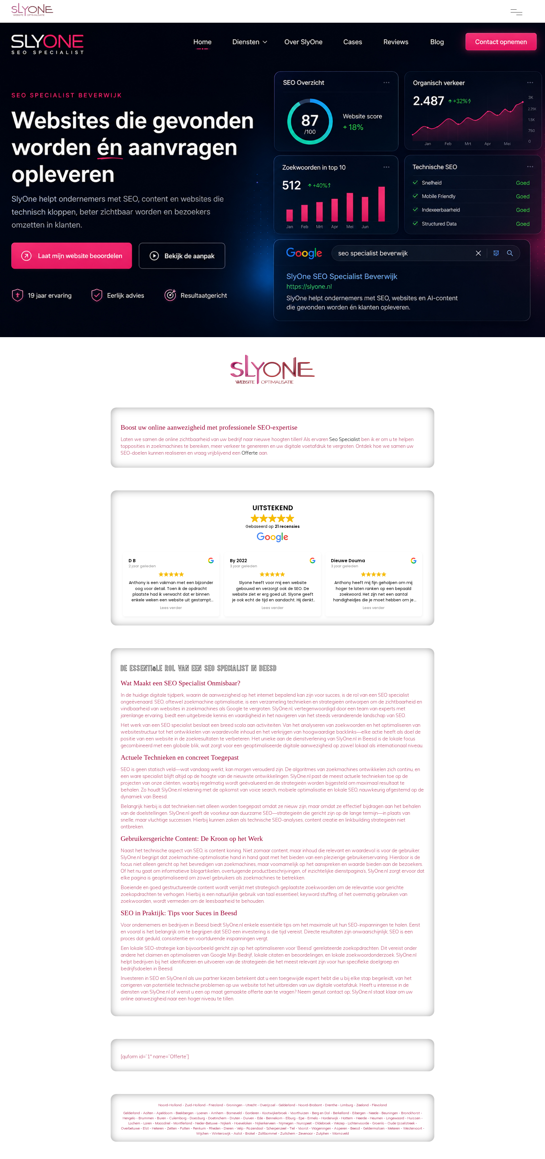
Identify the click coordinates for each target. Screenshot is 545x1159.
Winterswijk (221, 1133)
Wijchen (202, 1133)
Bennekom (274, 1118)
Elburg (290, 1118)
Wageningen (321, 1128)
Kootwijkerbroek (274, 1113)
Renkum (199, 1128)
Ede (260, 1118)
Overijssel (267, 1105)
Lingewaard (395, 1118)
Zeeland (362, 1105)
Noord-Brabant (310, 1105)
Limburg (346, 1105)
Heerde (361, 1118)
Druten (235, 1118)
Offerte (250, 453)
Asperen (340, 1128)
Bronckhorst (410, 1113)
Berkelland (341, 1113)
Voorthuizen (299, 1113)
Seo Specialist (344, 439)
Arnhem (217, 1113)
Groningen (234, 1105)
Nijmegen (286, 1123)
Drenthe (331, 1105)
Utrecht (251, 1105)
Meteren (394, 1128)
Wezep (339, 1123)
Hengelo (129, 1118)
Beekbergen (185, 1113)
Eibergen (359, 1113)
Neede (373, 1113)
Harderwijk (329, 1118)
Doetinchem (217, 1118)
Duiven (248, 1118)
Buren (161, 1118)
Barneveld (234, 1113)
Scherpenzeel (276, 1128)
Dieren (229, 1128)
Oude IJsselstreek (401, 1123)
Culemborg (177, 1118)
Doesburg (197, 1118)
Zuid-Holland (195, 1105)
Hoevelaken (243, 1123)
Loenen (202, 1113)
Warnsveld (340, 1133)
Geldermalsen (374, 1128)
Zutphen (322, 1133)
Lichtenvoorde (358, 1123)
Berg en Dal (321, 1113)
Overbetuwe (130, 1128)
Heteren (158, 1128)
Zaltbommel (267, 1133)
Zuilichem (287, 1133)
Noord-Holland (170, 1105)
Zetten (172, 1128)
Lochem (134, 1123)
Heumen (376, 1118)
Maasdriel (162, 1123)
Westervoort (412, 1128)
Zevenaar (305, 1133)
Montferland (182, 1123)
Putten (185, 1128)
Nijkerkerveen (265, 1123)
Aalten (148, 1113)
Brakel (250, 1133)
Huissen (413, 1118)
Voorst (303, 1128)
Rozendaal (254, 1128)
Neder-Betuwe (206, 1123)
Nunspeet (304, 1123)
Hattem (347, 1118)
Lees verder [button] (175, 607)
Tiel (292, 1128)
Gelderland (286, 1105)
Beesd (355, 1128)
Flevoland (379, 1105)
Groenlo (378, 1123)
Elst (146, 1128)
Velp (240, 1128)
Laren (147, 1123)
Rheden (215, 1128)
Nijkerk (226, 1123)
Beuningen (390, 1113)
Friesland (216, 1105)
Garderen (252, 1113)
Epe (301, 1118)
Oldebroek (323, 1123)
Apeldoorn (164, 1113)
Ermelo (312, 1118)
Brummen (146, 1118)
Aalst (238, 1133)
